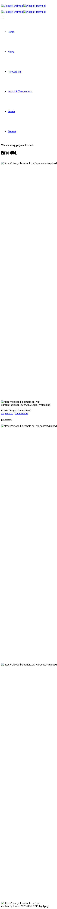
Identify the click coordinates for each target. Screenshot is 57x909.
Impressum (7, 413)
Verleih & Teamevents (20, 91)
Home (11, 31)
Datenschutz (21, 413)
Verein (11, 111)
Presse (12, 131)
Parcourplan (14, 71)
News (11, 51)
